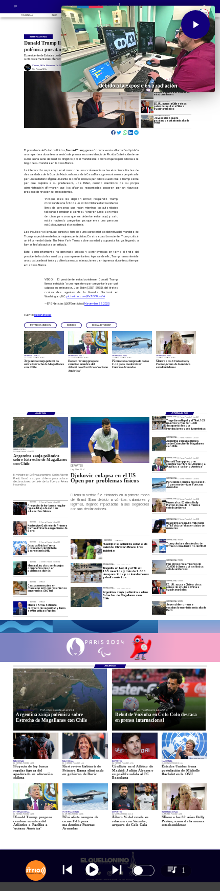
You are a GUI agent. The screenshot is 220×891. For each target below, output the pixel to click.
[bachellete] (20, 548)
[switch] (143, 870)
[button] (40, 325)
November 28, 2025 (96, 303)
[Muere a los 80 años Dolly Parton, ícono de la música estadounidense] (159, 505)
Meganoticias (43, 314)
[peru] (147, 121)
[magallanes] (159, 444)
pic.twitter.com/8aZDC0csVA (85, 296)
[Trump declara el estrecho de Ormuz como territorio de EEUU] (159, 546)
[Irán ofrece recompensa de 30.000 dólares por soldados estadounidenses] (147, 92)
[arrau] (20, 608)
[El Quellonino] (15, 8)
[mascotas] (20, 588)
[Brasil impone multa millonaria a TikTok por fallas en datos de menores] (159, 526)
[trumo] (147, 106)
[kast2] (20, 529)
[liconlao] (20, 568)
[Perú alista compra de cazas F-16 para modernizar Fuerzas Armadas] (159, 485)
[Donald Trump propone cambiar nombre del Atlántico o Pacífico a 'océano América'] (159, 465)
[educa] (20, 509)
